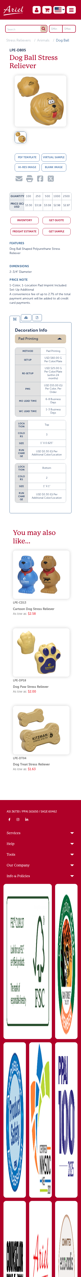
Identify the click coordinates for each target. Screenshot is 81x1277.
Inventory (24, 220)
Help (10, 844)
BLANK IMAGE (54, 167)
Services (14, 833)
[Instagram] (18, 819)
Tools (11, 854)
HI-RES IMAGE (27, 167)
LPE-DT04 (19, 758)
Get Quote (56, 220)
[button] (71, 10)
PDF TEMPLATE (27, 157)
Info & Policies (18, 876)
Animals (43, 40)
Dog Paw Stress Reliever (31, 686)
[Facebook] (9, 819)
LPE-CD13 (19, 602)
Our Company (18, 865)
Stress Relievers (18, 40)
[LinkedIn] (27, 819)
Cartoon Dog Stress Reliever (33, 609)
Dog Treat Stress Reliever (31, 764)
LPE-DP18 (19, 680)
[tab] (15, 319)
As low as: (24, 613)
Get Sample (56, 231)
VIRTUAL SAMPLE (54, 157)
